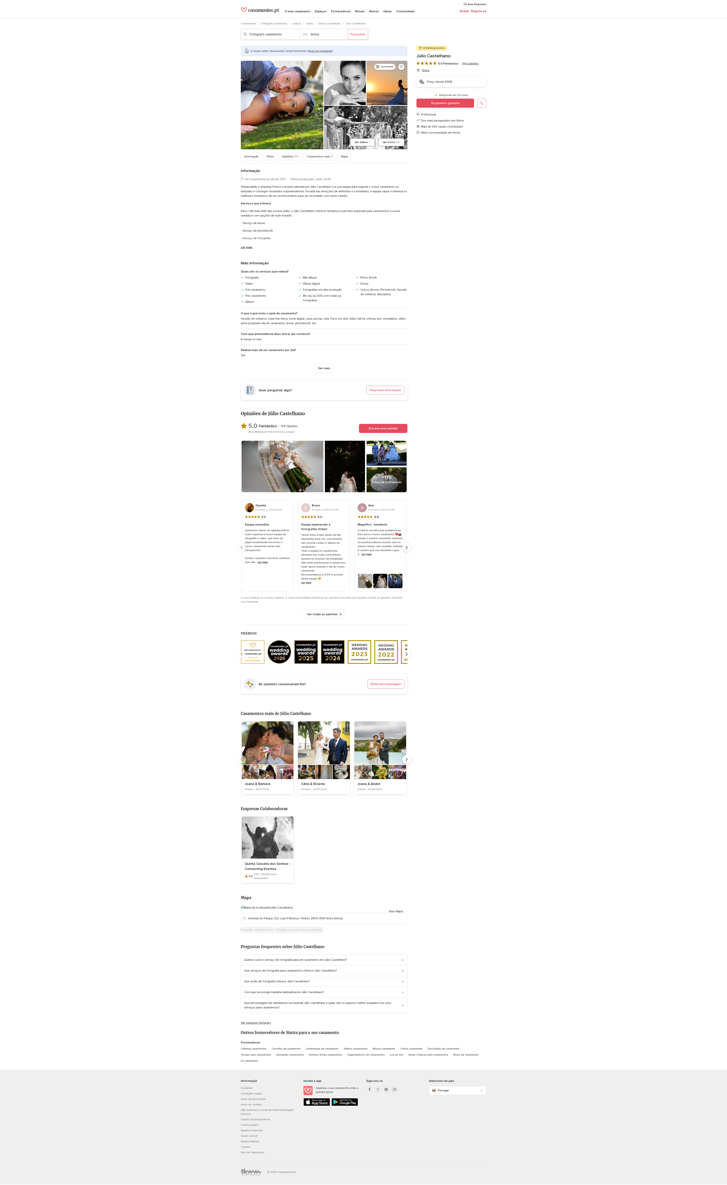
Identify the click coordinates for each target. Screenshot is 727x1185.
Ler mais (247, 247)
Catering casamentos (254, 1048)
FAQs (270, 156)
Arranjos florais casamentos (325, 1054)
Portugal (443, 1090)
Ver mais (324, 368)
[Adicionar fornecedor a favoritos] (401, 67)
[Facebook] (369, 1089)
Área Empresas (476, 4)
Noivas (360, 11)
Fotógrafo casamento (274, 23)
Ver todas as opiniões (322, 614)
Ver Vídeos (362, 142)
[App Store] (316, 1105)
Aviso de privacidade (253, 1099)
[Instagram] (394, 1089)
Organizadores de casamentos (366, 1054)
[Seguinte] (407, 547)
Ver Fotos (391, 142)
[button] (324, 390)
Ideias (387, 11)
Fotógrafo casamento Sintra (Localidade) (299, 929)
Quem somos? (249, 1136)
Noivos (374, 11)
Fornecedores (341, 11)
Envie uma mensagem (386, 684)
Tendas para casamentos (256, 1054)
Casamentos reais (320, 156)
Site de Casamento (252, 1152)
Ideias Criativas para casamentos (428, 1054)
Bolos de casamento (465, 1054)
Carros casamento (411, 1048)
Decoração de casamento (443, 1048)
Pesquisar (358, 34)
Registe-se (478, 11)
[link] (267, 757)
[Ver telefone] (481, 103)
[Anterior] (241, 547)
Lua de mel (396, 1054)
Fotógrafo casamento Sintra (257, 929)
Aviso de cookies (251, 1104)
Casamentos (249, 23)
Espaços (321, 11)
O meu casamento (297, 11)
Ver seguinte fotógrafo (256, 1023)
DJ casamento (249, 1060)
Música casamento (384, 1048)
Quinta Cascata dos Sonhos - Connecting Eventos (267, 866)
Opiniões (290, 156)
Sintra (310, 23)
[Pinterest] (386, 1089)
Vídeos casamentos (356, 1048)
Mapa (344, 156)
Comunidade (405, 11)
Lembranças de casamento (322, 1048)
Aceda (464, 11)
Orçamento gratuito (445, 103)
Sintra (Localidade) (329, 23)
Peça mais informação (385, 390)
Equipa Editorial (250, 1141)
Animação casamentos (290, 1054)
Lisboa (297, 23)
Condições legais (251, 1093)
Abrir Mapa (396, 911)
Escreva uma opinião (383, 428)
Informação (251, 156)
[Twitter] (377, 1089)
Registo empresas (252, 1130)
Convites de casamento (286, 1048)
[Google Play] (345, 1105)
